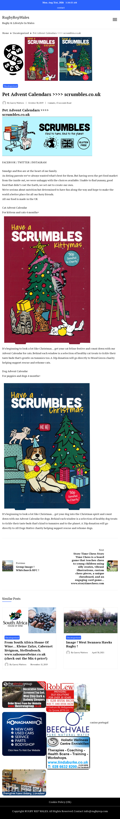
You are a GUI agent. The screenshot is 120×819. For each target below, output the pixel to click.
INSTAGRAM (39, 162)
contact (61, 7)
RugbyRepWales (15, 17)
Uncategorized (10, 85)
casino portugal (99, 722)
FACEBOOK (9, 162)
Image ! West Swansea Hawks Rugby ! (89, 644)
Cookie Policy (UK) (60, 802)
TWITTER (24, 162)
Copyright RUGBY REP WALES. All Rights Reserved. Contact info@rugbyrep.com (60, 811)
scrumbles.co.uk (16, 114)
